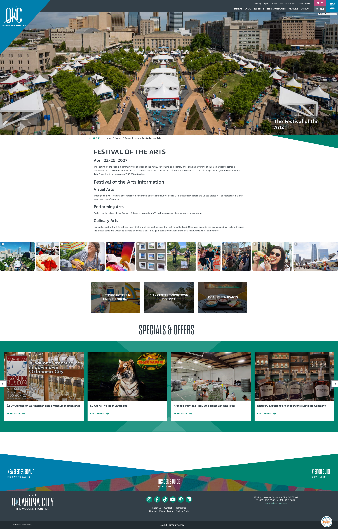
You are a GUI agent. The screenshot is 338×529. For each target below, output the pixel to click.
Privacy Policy (166, 511)
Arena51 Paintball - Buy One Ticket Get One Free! (204, 406)
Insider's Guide (303, 4)
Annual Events (133, 138)
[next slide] (334, 383)
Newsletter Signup (21, 472)
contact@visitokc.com (276, 503)
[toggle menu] (332, 6)
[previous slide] (3, 383)
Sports (267, 4)
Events (259, 9)
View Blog (165, 487)
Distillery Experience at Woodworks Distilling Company (291, 406)
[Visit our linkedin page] (189, 499)
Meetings (258, 4)
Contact (168, 508)
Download (319, 477)
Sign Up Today (17, 477)
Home (110, 138)
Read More (14, 414)
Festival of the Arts (151, 138)
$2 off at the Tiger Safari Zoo (108, 406)
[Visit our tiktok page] (165, 499)
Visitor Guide (321, 472)
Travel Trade (277, 4)
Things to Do (241, 9)
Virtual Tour (290, 4)
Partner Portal (182, 511)
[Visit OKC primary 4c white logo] (32, 502)
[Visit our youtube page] (173, 499)
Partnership (180, 508)
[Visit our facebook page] (157, 499)
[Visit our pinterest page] (181, 499)
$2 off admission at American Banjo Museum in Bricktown (43, 406)
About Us (156, 508)
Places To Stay (299, 9)
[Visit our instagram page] (149, 499)
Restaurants (276, 9)
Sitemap (152, 511)
